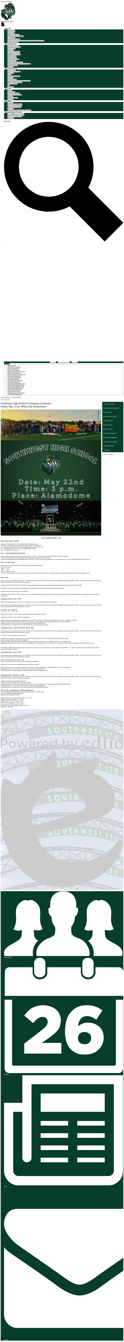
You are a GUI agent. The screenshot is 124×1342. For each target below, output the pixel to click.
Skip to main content (6, 1)
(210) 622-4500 (33, 724)
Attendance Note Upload (14, 47)
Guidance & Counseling (13, 53)
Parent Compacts (11, 61)
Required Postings (9, 730)
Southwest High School (14, 391)
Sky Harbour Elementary (14, 377)
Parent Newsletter (12, 58)
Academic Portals (12, 79)
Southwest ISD (12, 365)
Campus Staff (11, 33)
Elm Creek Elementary (14, 370)
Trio (8, 85)
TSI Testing (10, 67)
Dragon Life (10, 50)
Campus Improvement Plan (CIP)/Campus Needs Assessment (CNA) (25, 41)
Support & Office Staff (13, 34)
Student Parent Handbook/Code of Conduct (19, 64)
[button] (8, 28)
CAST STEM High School (15, 394)
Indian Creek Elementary (14, 373)
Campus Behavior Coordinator (15, 36)
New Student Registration (14, 107)
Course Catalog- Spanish (14, 71)
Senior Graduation (12, 84)
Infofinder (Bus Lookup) (14, 54)
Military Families (11, 56)
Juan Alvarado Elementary (15, 389)
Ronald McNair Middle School (16, 385)
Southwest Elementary (13, 379)
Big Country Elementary (14, 367)
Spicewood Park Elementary (15, 380)
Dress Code (10, 109)
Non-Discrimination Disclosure (12, 728)
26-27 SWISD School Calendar (15, 115)
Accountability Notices (10, 733)
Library (9, 75)
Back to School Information (14, 104)
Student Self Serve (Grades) (14, 82)
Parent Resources (5, 397)
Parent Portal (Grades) (13, 59)
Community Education (13, 93)
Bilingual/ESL (11, 92)
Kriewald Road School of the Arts (17, 374)
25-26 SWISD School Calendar (15, 113)
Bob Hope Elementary (13, 368)
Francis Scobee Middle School (16, 386)
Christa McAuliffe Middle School (16, 383)
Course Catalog (11, 48)
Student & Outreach (12, 98)
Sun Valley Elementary (14, 382)
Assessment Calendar (13, 42)
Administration (11, 31)
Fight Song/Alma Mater (13, 39)
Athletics (9, 90)
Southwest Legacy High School (16, 393)
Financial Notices (8, 731)
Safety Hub (10, 78)
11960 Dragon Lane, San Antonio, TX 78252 (13, 724)
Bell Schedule (11, 30)
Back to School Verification (14, 106)
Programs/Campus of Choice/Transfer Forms (19, 110)
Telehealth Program (12, 65)
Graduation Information (13, 51)
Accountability (11, 37)
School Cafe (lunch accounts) (15, 62)
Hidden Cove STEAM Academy (16, 371)
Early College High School (14, 95)
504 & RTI (10, 96)
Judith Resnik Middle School (15, 388)
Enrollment (10, 102)
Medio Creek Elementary (14, 376)
